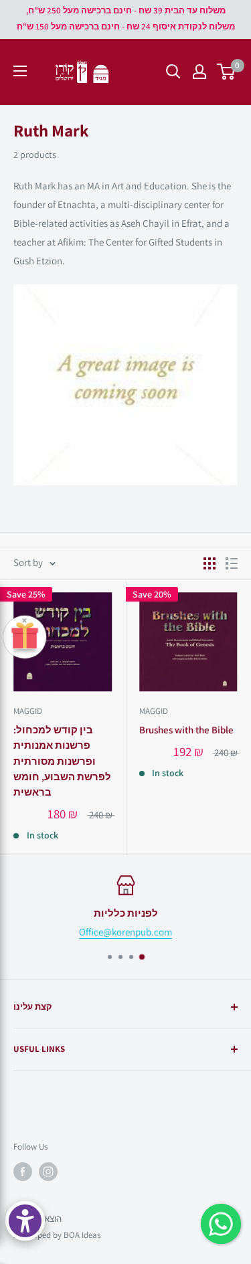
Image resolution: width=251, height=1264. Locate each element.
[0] (226, 72)
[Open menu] (20, 71)
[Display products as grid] (209, 563)
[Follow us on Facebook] (22, 1171)
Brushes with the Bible (186, 729)
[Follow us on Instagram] (48, 1171)
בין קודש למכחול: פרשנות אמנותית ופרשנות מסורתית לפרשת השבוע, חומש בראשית (62, 760)
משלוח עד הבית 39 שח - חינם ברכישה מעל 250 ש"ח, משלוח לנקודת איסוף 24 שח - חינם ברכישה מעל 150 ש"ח (126, 18)
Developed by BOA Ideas (56, 1235)
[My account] (199, 71)
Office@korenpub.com (125, 931)
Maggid (27, 711)
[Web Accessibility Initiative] (25, 1221)
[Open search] (173, 71)
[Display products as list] (232, 563)
